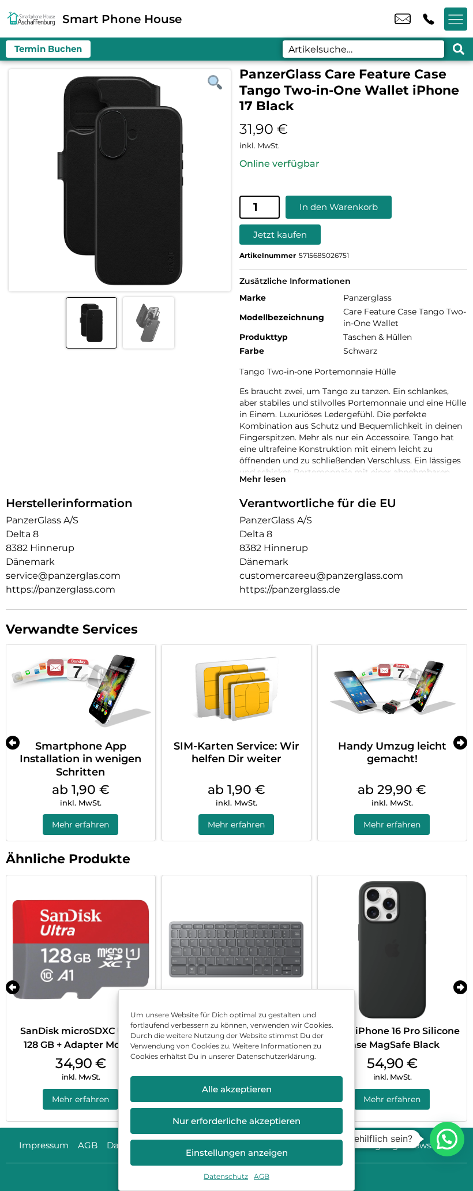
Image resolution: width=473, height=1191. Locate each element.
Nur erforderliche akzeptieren (236, 1120)
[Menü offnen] (455, 19)
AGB (261, 1176)
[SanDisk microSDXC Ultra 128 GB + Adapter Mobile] (80, 949)
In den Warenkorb (338, 206)
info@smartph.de (402, 19)
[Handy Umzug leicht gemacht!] (392, 689)
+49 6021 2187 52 (428, 19)
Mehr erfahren (80, 824)
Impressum (44, 1145)
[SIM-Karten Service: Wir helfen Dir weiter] (236, 689)
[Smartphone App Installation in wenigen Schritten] (80, 689)
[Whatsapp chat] (447, 1139)
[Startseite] (31, 19)
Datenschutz (226, 1176)
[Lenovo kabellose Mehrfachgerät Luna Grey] (236, 949)
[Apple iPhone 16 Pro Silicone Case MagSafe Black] (392, 949)
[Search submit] (458, 49)
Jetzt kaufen (280, 234)
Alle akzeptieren (237, 1089)
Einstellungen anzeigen (237, 1152)
